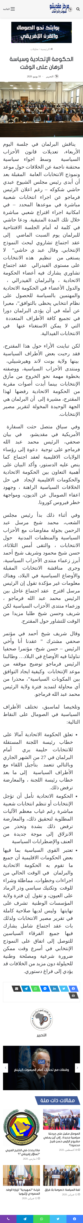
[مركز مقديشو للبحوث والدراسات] (61, 9)
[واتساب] (34, 989)
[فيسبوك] (72, 989)
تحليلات (34, 49)
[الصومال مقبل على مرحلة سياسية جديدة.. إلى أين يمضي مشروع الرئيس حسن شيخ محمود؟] (61, 1119)
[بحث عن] (78, 10)
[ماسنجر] (44, 989)
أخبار (41, 1061)
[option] (41, 1068)
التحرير (49, 76)
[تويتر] (63, 989)
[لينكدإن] (53, 989)
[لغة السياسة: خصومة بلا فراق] (61, 1175)
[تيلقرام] (25, 989)
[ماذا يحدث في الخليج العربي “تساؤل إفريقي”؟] (21, 1127)
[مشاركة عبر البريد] (15, 989)
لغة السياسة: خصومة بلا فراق (62, 1189)
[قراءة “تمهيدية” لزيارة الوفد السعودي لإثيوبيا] (21, 1175)
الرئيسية (45, 49)
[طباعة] (72, 995)
